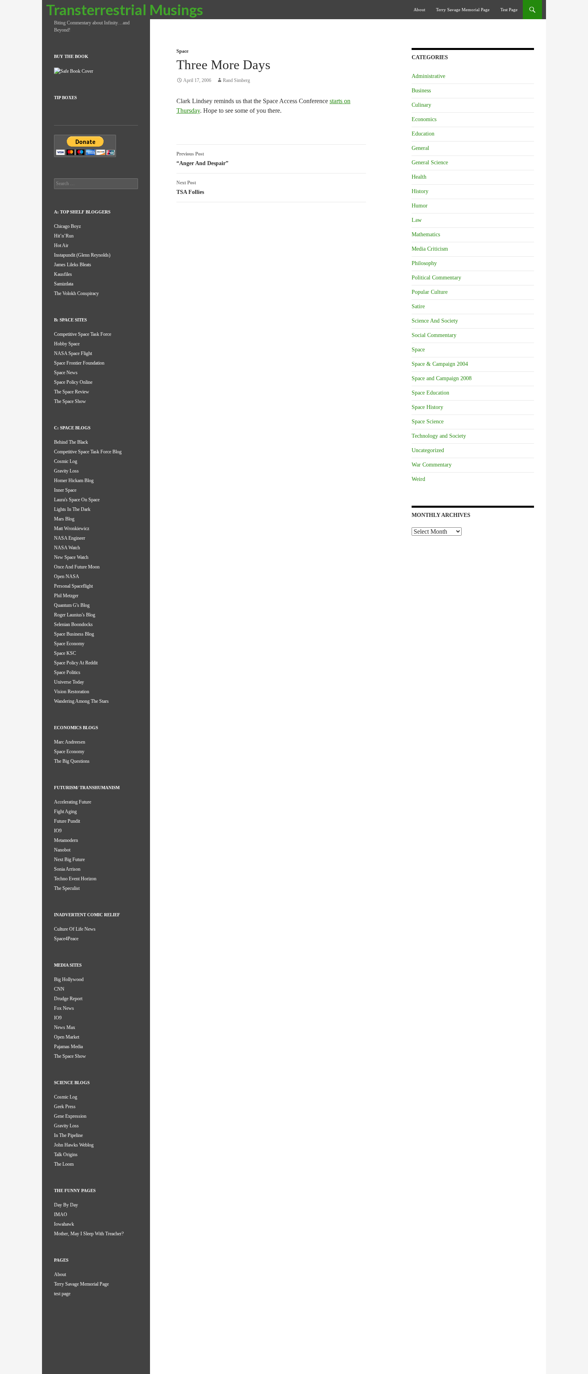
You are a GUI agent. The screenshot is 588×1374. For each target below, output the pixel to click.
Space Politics (67, 672)
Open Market (66, 1037)
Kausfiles (63, 274)
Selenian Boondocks (73, 624)
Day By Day (66, 1205)
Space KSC (65, 653)
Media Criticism (430, 249)
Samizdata (63, 284)
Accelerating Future (72, 802)
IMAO (60, 1214)
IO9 (58, 831)
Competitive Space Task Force (82, 334)
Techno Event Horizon (75, 878)
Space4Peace (66, 938)
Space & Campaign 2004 (440, 364)
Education (423, 134)
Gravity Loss (66, 471)
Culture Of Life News (75, 929)
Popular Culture (430, 292)
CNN (59, 989)
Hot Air (61, 245)
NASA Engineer (69, 538)
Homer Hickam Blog (74, 480)
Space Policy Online (73, 382)
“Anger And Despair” (202, 158)
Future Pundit (67, 821)
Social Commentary (434, 335)
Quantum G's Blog (72, 605)
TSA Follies (190, 187)
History (420, 191)
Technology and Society (439, 436)
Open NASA (66, 576)
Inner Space (65, 490)
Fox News (64, 1008)
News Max (64, 1027)
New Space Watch (71, 557)
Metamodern (66, 840)
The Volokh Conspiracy (76, 293)
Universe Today (69, 682)
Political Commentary (436, 278)
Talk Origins (66, 1154)
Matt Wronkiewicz (71, 528)
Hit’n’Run (64, 236)
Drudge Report (68, 998)
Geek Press (65, 1106)
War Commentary (432, 465)
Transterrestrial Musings (124, 9)
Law (417, 220)
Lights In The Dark (72, 509)
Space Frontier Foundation (79, 363)
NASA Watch (67, 547)
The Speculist (67, 888)
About (419, 9)
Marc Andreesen (69, 742)
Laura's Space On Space (77, 500)
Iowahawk (64, 1224)
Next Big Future (69, 859)
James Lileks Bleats (72, 264)
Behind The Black (71, 442)
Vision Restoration (71, 691)
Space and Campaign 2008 (442, 378)
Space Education (430, 393)
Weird (418, 479)
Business (421, 91)
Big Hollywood (69, 979)
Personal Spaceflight (73, 586)
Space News (66, 372)
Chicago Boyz (67, 226)
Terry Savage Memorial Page (463, 9)
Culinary (421, 105)
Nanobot (62, 850)
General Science (430, 163)
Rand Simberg (236, 80)
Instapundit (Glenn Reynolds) (82, 255)
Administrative (428, 76)
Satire (418, 306)
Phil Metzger (66, 595)
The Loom (64, 1164)
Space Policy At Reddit (76, 663)
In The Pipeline (68, 1135)
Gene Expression (70, 1116)
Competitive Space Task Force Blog (88, 452)
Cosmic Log (65, 461)
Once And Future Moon (77, 567)
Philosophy (424, 263)
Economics (424, 119)
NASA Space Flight (73, 353)
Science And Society (435, 321)
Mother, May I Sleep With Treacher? (89, 1233)
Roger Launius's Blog (74, 615)
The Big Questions (72, 761)
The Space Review (71, 392)
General (420, 148)
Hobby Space (67, 344)
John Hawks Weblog (74, 1145)
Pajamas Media (68, 1046)
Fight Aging (65, 811)
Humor (420, 206)
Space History (427, 407)
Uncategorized (428, 450)
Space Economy (69, 643)
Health (419, 177)
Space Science (428, 422)
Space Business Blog (74, 634)
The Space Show (70, 401)
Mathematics (426, 234)
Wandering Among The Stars (81, 701)
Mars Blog (64, 519)
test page (509, 9)
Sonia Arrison (67, 869)
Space (182, 51)
